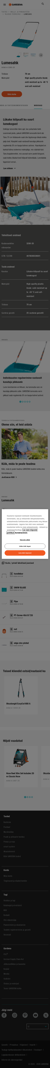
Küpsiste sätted (25, 540)
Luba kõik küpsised (25, 553)
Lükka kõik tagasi (25, 546)
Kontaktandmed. (21, 532)
